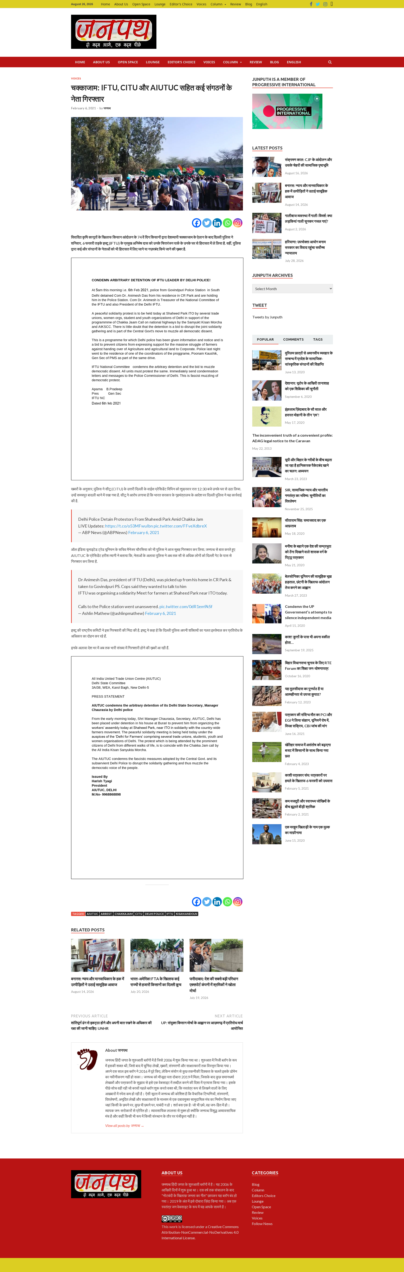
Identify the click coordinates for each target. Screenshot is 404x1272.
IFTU (169, 914)
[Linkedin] (217, 223)
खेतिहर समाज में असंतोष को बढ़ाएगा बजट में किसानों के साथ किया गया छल (308, 750)
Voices (201, 4)
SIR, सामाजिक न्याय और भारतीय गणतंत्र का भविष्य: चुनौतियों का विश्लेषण (306, 495)
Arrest (106, 914)
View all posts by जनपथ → (124, 1125)
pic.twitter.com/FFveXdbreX (180, 525)
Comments (293, 339)
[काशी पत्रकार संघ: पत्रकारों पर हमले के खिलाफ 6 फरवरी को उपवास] (266, 775)
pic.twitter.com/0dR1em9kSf (186, 606)
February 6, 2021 (143, 532)
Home (105, 4)
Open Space (141, 4)
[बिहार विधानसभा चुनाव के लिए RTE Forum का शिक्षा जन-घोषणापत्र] (266, 662)
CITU (138, 914)
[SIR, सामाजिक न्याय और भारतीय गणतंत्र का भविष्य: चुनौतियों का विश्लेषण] (266, 490)
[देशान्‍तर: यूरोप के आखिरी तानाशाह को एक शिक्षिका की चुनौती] (266, 383)
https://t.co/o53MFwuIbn (129, 525)
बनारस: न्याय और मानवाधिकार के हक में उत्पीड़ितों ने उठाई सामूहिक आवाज (306, 191)
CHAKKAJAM (124, 914)
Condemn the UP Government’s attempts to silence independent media (308, 612)
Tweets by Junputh (267, 317)
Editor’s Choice (181, 4)
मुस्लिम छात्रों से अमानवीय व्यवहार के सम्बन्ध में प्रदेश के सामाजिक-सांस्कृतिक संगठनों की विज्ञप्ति (309, 358)
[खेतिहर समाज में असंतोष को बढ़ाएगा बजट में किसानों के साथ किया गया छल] (266, 744)
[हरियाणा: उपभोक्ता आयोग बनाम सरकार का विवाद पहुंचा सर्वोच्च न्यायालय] (266, 241)
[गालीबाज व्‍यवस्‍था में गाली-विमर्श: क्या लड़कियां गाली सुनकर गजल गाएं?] (266, 215)
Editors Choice (263, 1195)
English (261, 4)
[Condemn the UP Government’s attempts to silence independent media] (266, 606)
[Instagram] (325, 4)
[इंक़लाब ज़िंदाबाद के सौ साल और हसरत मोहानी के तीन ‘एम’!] (266, 409)
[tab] (265, 340)
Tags (318, 339)
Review (235, 4)
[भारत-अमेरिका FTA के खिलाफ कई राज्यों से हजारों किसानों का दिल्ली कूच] (157, 973)
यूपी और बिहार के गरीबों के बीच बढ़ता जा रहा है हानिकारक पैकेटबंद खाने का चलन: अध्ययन (308, 465)
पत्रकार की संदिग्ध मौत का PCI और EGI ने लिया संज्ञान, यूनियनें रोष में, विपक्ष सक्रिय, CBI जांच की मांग (308, 720)
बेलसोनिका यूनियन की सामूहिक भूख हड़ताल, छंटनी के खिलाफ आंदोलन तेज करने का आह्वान (308, 582)
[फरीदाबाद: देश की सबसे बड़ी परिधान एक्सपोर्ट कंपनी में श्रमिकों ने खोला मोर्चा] (216, 973)
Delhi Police (154, 914)
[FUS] (331, 4)
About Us (121, 4)
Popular (265, 339)
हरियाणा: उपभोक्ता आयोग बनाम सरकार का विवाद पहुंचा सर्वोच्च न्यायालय (305, 247)
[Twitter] (317, 4)
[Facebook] (311, 4)
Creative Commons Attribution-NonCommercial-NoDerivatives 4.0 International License (200, 1232)
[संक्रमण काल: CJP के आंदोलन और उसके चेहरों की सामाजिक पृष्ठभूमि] (266, 159)
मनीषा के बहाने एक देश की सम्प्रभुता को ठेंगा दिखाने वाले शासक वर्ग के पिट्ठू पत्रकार (308, 551)
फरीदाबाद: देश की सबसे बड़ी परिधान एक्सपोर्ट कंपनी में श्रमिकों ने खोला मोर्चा (214, 984)
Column (216, 4)
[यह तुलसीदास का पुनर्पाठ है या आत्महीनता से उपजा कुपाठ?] (266, 688)
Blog (248, 4)
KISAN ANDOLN (186, 914)
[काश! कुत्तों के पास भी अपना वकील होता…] (266, 636)
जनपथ (107, 108)
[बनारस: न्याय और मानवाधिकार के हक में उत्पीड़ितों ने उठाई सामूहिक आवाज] (97, 973)
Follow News (262, 1223)
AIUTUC (92, 914)
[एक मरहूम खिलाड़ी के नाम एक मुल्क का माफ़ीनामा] (266, 827)
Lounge (160, 4)
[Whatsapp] (227, 223)
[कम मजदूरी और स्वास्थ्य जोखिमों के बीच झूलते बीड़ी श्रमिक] (266, 801)
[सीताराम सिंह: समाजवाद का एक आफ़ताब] (266, 520)
